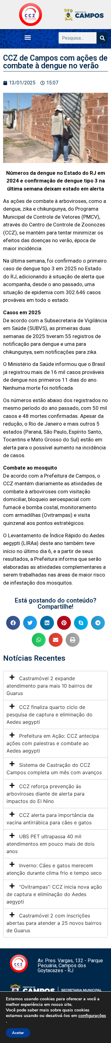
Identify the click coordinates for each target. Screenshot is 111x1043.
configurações (92, 1016)
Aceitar (18, 1032)
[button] (28, 37)
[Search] (102, 38)
